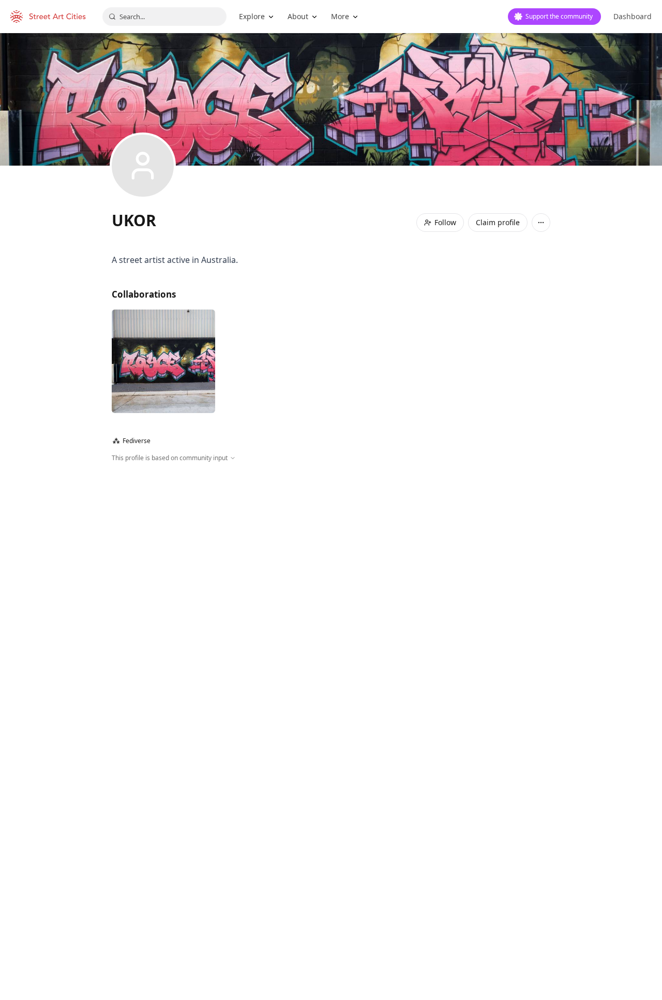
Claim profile (498, 222)
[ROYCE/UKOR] (163, 361)
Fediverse (132, 440)
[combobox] (164, 16)
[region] (331, 574)
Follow (445, 222)
